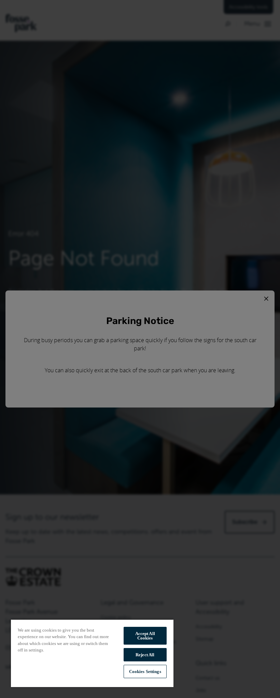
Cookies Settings (145, 671)
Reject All (145, 654)
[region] (92, 653)
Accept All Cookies (145, 636)
